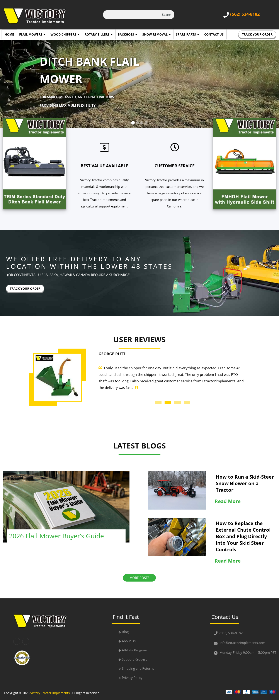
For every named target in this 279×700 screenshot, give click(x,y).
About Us (129, 641)
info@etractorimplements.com (242, 642)
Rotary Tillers (97, 34)
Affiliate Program (134, 650)
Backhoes (126, 34)
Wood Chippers (64, 34)
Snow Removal (155, 34)
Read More (228, 501)
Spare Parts (186, 34)
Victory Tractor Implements (50, 693)
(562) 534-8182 (245, 14)
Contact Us (214, 34)
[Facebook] (16, 641)
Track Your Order (257, 34)
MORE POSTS (139, 577)
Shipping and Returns (138, 668)
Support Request (134, 659)
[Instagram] (25, 641)
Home (9, 34)
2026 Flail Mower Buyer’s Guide (56, 535)
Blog (125, 632)
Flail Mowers (31, 34)
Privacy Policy (132, 677)
